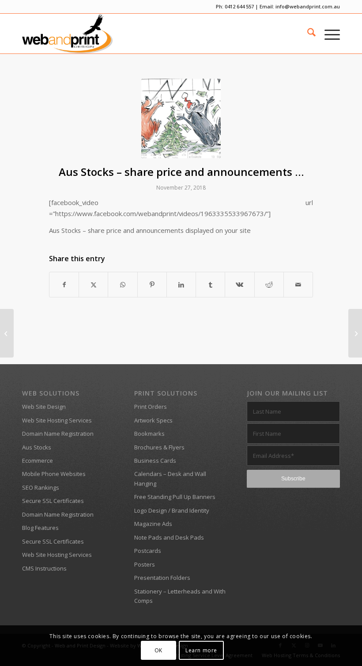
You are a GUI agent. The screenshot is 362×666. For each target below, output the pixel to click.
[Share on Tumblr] (210, 284)
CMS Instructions (44, 568)
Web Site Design (44, 407)
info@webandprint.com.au (307, 6)
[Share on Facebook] (64, 284)
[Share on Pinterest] (152, 284)
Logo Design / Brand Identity (171, 510)
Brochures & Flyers (159, 447)
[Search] (307, 33)
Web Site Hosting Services (57, 420)
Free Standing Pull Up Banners (174, 497)
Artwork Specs (153, 420)
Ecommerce (37, 460)
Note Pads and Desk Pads (169, 537)
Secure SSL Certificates (53, 501)
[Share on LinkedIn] (181, 284)
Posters (144, 564)
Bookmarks (149, 434)
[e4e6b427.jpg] (181, 118)
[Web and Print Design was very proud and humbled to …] (355, 333)
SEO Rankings (40, 487)
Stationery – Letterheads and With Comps (180, 596)
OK (158, 650)
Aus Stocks (36, 447)
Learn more (201, 650)
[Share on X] (93, 284)
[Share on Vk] (239, 284)
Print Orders (150, 407)
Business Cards (155, 460)
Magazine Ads (153, 524)
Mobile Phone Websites (54, 474)
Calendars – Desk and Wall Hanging (170, 478)
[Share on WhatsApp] (122, 284)
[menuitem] (307, 33)
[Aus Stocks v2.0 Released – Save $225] (7, 333)
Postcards (147, 551)
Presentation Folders (162, 578)
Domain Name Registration (58, 434)
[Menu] (328, 33)
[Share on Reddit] (269, 284)
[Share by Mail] (298, 284)
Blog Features (40, 528)
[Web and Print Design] (67, 33)
